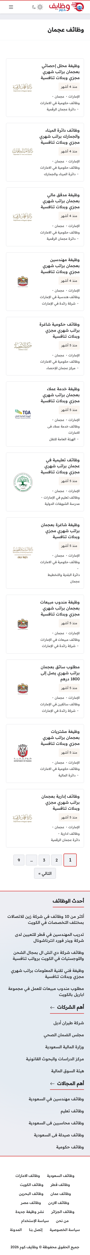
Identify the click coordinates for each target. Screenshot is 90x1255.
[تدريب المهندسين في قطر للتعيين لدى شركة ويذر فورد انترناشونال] (45, 937)
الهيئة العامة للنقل (62, 439)
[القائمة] (11, 7)
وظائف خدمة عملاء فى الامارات (64, 429)
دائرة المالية (67, 775)
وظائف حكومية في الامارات (60, 103)
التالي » (45, 873)
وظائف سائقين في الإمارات (60, 704)
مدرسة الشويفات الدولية (62, 504)
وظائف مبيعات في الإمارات (60, 640)
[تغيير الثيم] (37, 7)
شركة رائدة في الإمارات (59, 303)
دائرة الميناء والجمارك (60, 174)
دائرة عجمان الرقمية (61, 109)
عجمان (59, 96)
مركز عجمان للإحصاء (61, 368)
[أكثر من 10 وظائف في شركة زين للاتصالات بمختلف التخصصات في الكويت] (45, 919)
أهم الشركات (70, 1007)
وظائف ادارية (70, 833)
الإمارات (74, 96)
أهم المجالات (70, 1083)
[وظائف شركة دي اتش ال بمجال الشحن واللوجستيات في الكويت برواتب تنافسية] (45, 955)
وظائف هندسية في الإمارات (60, 297)
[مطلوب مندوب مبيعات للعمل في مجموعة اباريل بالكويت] (45, 991)
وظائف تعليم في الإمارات (62, 497)
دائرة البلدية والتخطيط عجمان (64, 578)
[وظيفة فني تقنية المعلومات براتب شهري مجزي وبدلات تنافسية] (45, 973)
